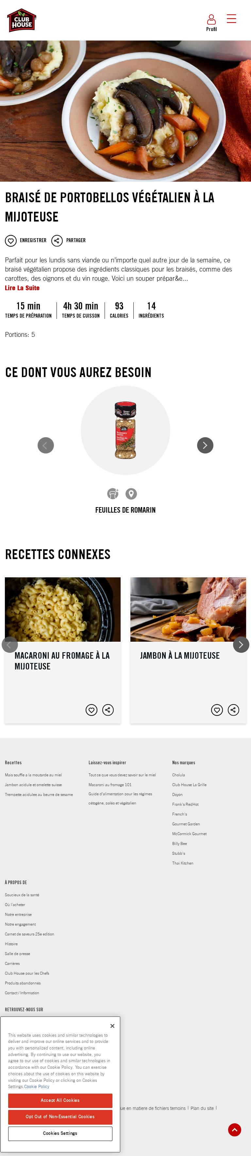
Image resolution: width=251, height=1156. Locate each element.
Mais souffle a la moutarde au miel (33, 775)
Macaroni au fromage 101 (110, 785)
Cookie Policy (36, 1087)
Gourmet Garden (186, 824)
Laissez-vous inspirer (107, 763)
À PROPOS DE (16, 883)
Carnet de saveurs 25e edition (29, 934)
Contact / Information (22, 993)
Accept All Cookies (60, 1100)
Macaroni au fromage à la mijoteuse (63, 650)
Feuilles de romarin (125, 511)
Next (205, 445)
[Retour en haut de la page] (234, 1129)
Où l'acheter (15, 905)
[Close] (112, 1026)
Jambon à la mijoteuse (188, 650)
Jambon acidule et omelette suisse (33, 785)
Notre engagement (20, 924)
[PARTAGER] (108, 710)
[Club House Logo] (21, 35)
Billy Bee (179, 844)
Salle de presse (17, 954)
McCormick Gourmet (189, 834)
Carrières (12, 964)
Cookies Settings (60, 1133)
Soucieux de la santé (22, 895)
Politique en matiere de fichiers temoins (147, 1108)
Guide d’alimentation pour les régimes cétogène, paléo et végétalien (120, 798)
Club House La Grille (189, 785)
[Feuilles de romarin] (125, 430)
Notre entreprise (18, 915)
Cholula (178, 775)
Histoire (11, 944)
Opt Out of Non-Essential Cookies (60, 1117)
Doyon (177, 795)
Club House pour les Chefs (27, 973)
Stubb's (178, 853)
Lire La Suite (22, 287)
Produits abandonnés (23, 983)
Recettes (13, 763)
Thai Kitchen (182, 863)
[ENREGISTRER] (91, 710)
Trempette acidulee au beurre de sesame (39, 795)
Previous (46, 445)
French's (179, 814)
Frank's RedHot (185, 804)
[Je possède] (113, 494)
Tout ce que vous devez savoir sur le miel (122, 775)
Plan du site (202, 1108)
